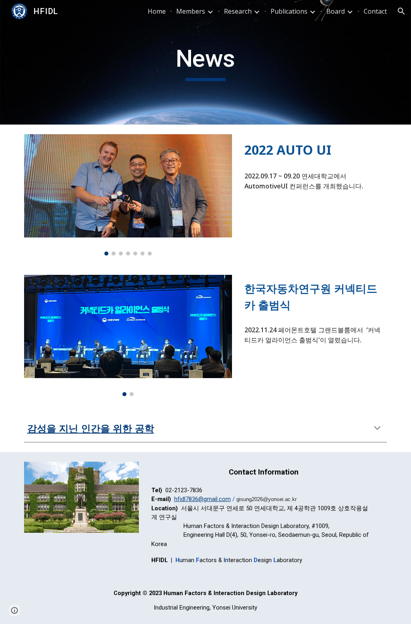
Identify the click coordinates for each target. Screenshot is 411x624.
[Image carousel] (128, 195)
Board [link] (335, 11)
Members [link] (190, 11)
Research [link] (238, 11)
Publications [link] (289, 11)
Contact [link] (375, 11)
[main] (205, 62)
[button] (401, 11)
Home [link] (157, 11)
